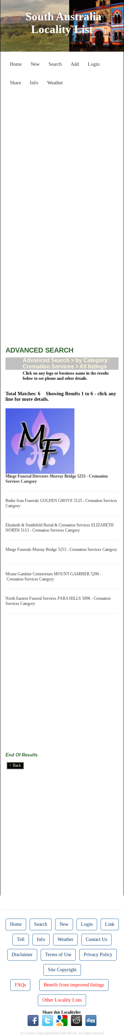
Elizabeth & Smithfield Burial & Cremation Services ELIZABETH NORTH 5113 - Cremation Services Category (60, 528)
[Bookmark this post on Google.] (62, 1020)
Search (55, 64)
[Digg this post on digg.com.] (91, 1020)
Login (94, 64)
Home (16, 64)
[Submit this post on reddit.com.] (76, 1020)
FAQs (20, 984)
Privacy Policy (98, 954)
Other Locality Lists (62, 1000)
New (35, 64)
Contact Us (96, 939)
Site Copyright (62, 969)
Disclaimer (22, 954)
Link (109, 924)
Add (75, 64)
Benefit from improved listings (74, 984)
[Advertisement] (62, 151)
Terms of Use (58, 954)
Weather (55, 82)
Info (34, 82)
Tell (20, 939)
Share (15, 82)
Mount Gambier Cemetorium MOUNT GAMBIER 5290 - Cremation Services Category (53, 577)
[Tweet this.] (47, 1020)
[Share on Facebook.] (33, 1020)
